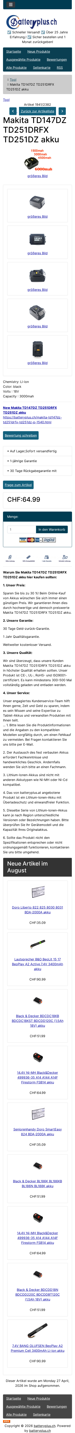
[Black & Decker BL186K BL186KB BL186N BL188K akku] (37, 1166)
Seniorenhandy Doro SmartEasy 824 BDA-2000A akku (37, 1131)
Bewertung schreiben (21, 435)
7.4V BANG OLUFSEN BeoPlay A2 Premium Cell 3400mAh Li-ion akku (37, 1348)
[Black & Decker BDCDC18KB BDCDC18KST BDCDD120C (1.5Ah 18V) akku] (37, 1001)
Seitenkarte (41, 68)
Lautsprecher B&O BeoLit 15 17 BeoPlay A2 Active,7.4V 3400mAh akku (37, 964)
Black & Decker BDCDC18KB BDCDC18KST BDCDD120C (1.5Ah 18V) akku (37, 1021)
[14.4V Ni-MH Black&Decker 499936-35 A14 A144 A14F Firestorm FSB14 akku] (37, 1057)
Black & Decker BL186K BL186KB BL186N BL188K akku (37, 1183)
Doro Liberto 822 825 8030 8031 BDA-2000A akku (37, 909)
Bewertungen (57, 59)
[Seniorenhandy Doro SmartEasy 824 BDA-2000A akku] (37, 1114)
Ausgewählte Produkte (23, 59)
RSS (60, 68)
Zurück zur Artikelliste (37, 111)
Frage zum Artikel (18, 485)
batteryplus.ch (44, 1426)
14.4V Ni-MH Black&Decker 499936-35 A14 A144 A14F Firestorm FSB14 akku (37, 1077)
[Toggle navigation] (10, 5)
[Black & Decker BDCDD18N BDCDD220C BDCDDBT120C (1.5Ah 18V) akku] (37, 1274)
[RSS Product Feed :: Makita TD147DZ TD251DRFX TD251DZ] (6, 1421)
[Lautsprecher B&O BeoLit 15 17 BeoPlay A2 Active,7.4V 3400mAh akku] (37, 944)
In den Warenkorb (52, 529)
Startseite (13, 51)
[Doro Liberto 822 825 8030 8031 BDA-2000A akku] (37, 892)
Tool (13, 80)
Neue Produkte (38, 51)
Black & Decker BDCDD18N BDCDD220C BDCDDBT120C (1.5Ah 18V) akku (37, 1294)
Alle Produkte (16, 68)
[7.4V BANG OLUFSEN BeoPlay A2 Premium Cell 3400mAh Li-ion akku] (37, 1331)
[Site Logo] (37, 22)
